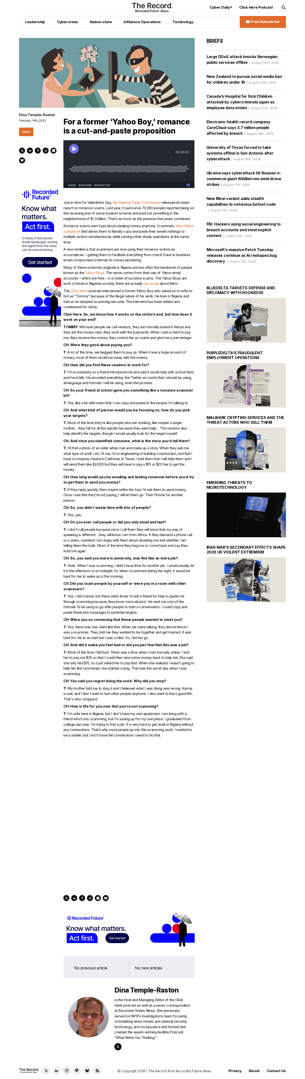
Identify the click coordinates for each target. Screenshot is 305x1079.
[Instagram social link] (66, 1070)
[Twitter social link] (46, 1070)
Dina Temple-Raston (37, 115)
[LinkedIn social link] (56, 1070)
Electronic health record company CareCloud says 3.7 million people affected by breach (240, 127)
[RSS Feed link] (97, 1070)
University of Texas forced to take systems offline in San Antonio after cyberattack (240, 153)
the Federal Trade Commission (137, 202)
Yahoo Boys (94, 272)
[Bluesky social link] (87, 1070)
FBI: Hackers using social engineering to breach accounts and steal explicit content (244, 230)
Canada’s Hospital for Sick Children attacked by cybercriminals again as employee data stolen (242, 102)
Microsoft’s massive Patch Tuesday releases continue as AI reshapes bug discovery (242, 255)
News (26, 132)
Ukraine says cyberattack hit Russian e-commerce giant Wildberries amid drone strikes (244, 179)
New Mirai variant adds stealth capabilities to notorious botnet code (241, 204)
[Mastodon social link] (77, 1070)
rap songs (151, 283)
